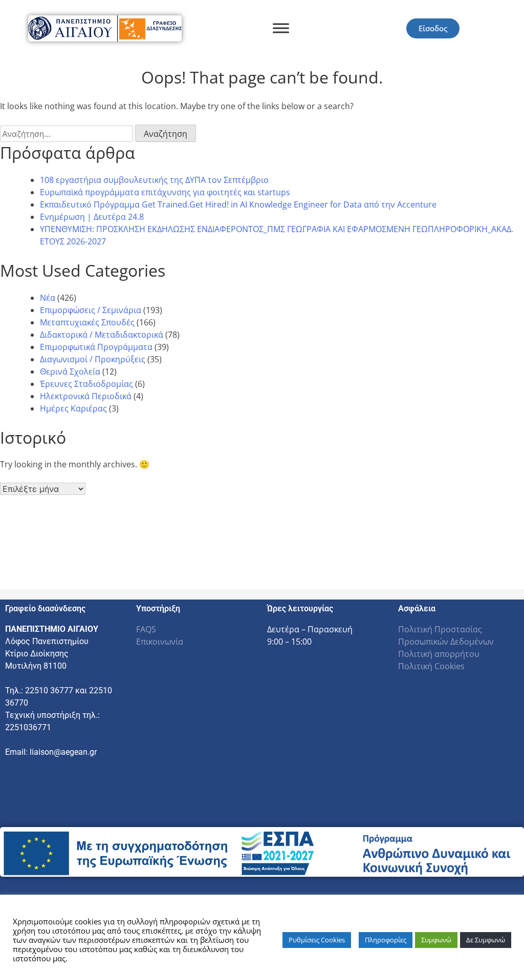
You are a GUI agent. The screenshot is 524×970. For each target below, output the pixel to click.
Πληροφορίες (385, 939)
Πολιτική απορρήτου (438, 653)
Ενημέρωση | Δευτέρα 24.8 (92, 216)
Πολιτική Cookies (431, 666)
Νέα (47, 297)
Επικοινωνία (159, 641)
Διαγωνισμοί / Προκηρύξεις (92, 359)
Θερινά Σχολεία (70, 371)
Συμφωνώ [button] (436, 939)
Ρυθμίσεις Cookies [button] (317, 939)
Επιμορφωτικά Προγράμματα (96, 347)
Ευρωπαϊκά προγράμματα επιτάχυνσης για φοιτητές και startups (165, 192)
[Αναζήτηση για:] (67, 133)
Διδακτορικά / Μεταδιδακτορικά (101, 334)
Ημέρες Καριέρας (73, 408)
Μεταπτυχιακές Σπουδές (87, 322)
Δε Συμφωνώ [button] (485, 939)
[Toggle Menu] (281, 28)
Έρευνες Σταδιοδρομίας (86, 383)
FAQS (146, 629)
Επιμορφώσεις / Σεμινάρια (90, 310)
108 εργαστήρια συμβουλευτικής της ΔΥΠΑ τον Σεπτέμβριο (154, 179)
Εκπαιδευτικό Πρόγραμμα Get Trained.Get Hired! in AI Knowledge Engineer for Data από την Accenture (238, 204)
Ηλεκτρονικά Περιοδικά (86, 396)
